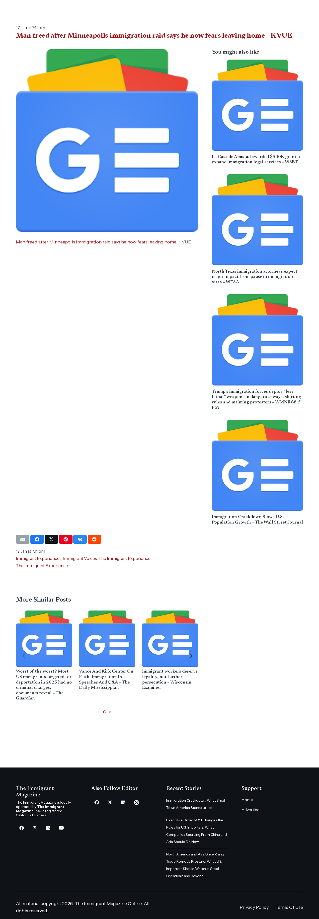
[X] (34, 828)
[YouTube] (61, 828)
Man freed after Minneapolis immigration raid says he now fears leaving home (96, 242)
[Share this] (37, 539)
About (247, 799)
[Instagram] (136, 802)
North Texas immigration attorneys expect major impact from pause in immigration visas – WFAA (254, 277)
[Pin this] (66, 539)
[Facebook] (21, 828)
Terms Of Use (289, 907)
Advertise (250, 809)
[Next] (190, 656)
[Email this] (22, 539)
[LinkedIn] (48, 828)
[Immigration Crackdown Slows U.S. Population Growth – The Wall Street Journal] (257, 465)
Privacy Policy (254, 907)
